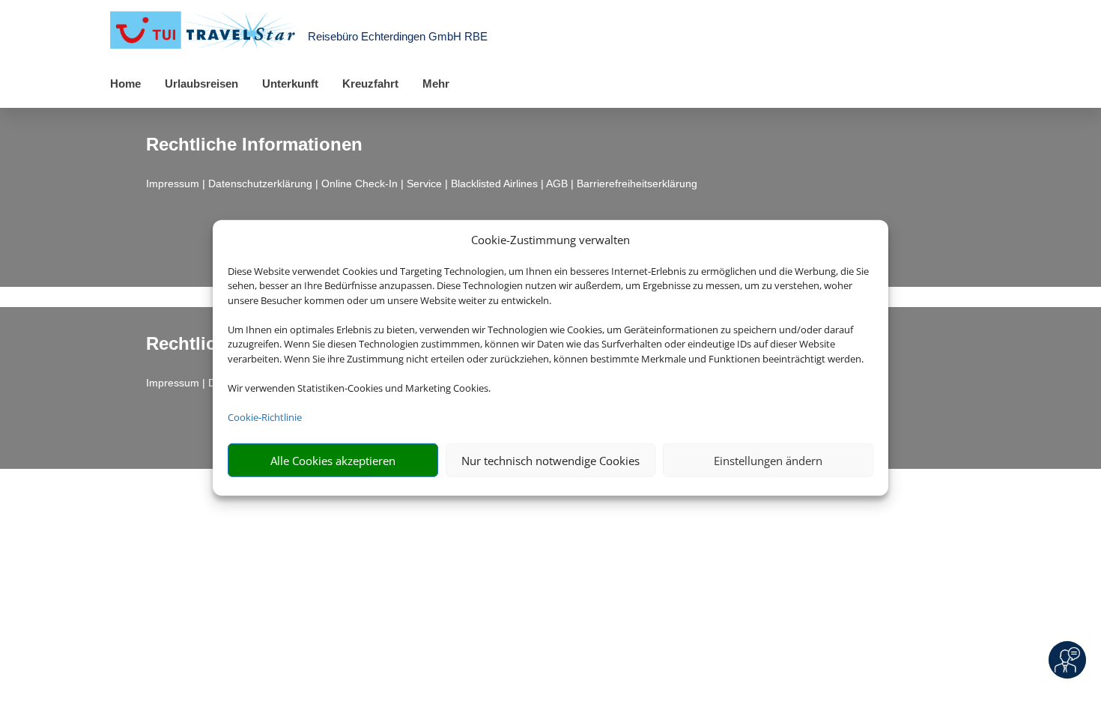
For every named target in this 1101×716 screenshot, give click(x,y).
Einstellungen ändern (768, 460)
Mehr (435, 83)
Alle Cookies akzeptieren (332, 460)
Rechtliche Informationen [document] (254, 145)
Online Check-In (359, 183)
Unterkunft (290, 83)
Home (125, 83)
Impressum (172, 183)
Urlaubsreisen (201, 83)
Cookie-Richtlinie (265, 417)
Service (424, 183)
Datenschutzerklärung (260, 183)
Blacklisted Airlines (494, 183)
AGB (557, 183)
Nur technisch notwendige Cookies (550, 460)
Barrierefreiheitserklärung (637, 183)
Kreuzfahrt (370, 83)
